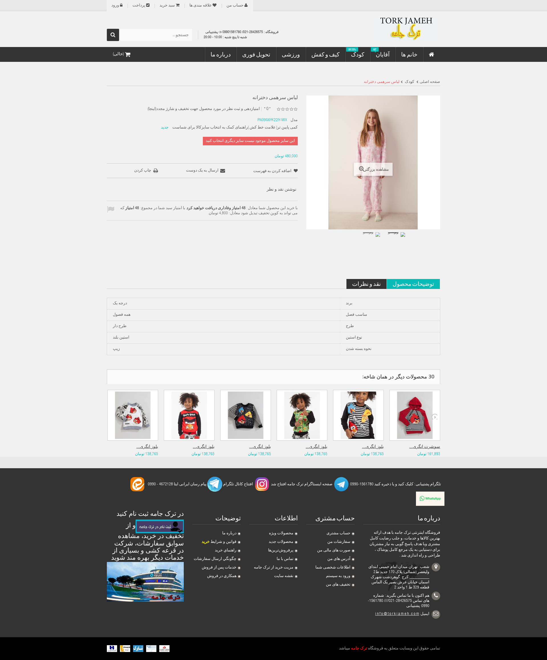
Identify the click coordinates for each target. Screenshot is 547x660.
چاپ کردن (142, 171)
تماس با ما (285, 559)
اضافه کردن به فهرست (272, 171)
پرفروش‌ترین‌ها (280, 551)
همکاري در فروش (221, 576)
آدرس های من (338, 559)
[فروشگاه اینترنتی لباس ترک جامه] (387, 29)
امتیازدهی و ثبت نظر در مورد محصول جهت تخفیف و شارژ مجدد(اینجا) (204, 109)
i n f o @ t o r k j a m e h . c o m (397, 614)
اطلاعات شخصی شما (332, 568)
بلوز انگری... (147, 447)
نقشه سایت (283, 576)
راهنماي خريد (225, 551)
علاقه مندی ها (200, 6)
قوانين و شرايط (219, 542)
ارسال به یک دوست (202, 171)
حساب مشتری (338, 533)
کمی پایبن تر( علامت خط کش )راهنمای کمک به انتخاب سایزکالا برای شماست (235, 128)
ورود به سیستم (338, 576)
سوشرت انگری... (424, 447)
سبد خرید (167, 6)
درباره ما (229, 533)
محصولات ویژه (281, 533)
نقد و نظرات (366, 283)
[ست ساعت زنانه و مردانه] (370, 242)
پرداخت (138, 6)
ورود (115, 6)
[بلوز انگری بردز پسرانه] (189, 415)
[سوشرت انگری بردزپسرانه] (414, 415)
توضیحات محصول (413, 283)
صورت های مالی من (333, 551)
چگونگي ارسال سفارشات (215, 559)
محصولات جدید (281, 542)
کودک (409, 82)
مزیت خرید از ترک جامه (273, 568)
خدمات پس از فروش (219, 568)
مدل (294, 120)
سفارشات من (338, 542)
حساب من (235, 6)
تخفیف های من (338, 585)
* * (267, 109)
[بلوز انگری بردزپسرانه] (132, 415)
